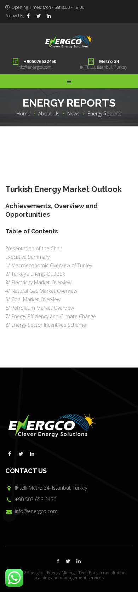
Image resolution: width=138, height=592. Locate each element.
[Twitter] (38, 16)
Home (23, 113)
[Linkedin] (49, 16)
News (73, 113)
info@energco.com (34, 67)
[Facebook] (28, 16)
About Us (48, 113)
